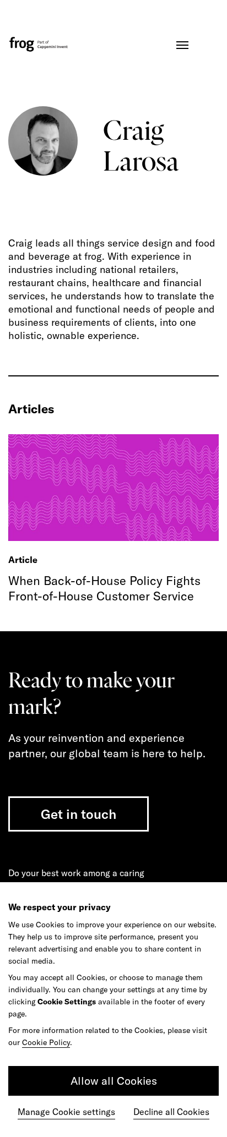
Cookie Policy (46, 1042)
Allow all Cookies (114, 1080)
